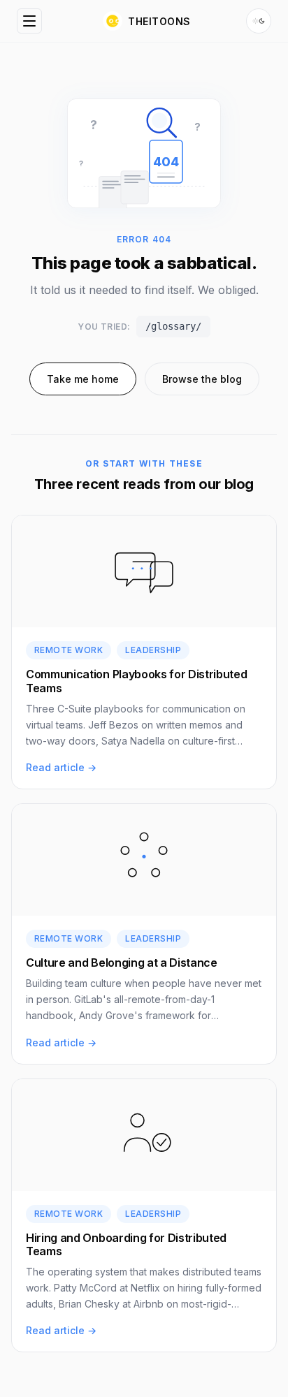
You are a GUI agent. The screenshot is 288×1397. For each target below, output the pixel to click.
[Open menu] (29, 21)
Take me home (83, 379)
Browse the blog (202, 379)
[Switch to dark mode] (258, 21)
